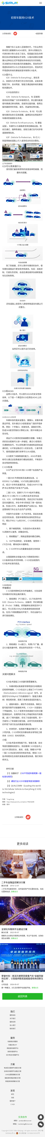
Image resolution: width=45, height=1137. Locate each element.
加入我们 (12, 1025)
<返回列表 (39, 33)
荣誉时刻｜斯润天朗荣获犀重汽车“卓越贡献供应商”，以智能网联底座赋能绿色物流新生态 (22, 979)
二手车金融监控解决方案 (13, 882)
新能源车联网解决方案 (12, 1081)
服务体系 (12, 1015)
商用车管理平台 (13, 1052)
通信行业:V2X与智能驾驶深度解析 (25, 781)
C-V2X (13, 1104)
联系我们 (12, 1029)
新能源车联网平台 (12, 1048)
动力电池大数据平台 (12, 1055)
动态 (12, 1098)
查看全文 (14, 891)
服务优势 (12, 1022)
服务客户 (12, 1101)
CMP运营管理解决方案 (12, 1075)
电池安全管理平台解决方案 (12, 1068)
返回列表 (22, 996)
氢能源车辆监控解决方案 (13, 1078)
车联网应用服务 (13, 1042)
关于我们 (12, 1019)
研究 (12, 1094)
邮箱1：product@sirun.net (22, 1121)
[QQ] (41, 1117)
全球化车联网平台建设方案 (14, 929)
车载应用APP (12, 1045)
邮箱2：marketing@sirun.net (22, 1124)
